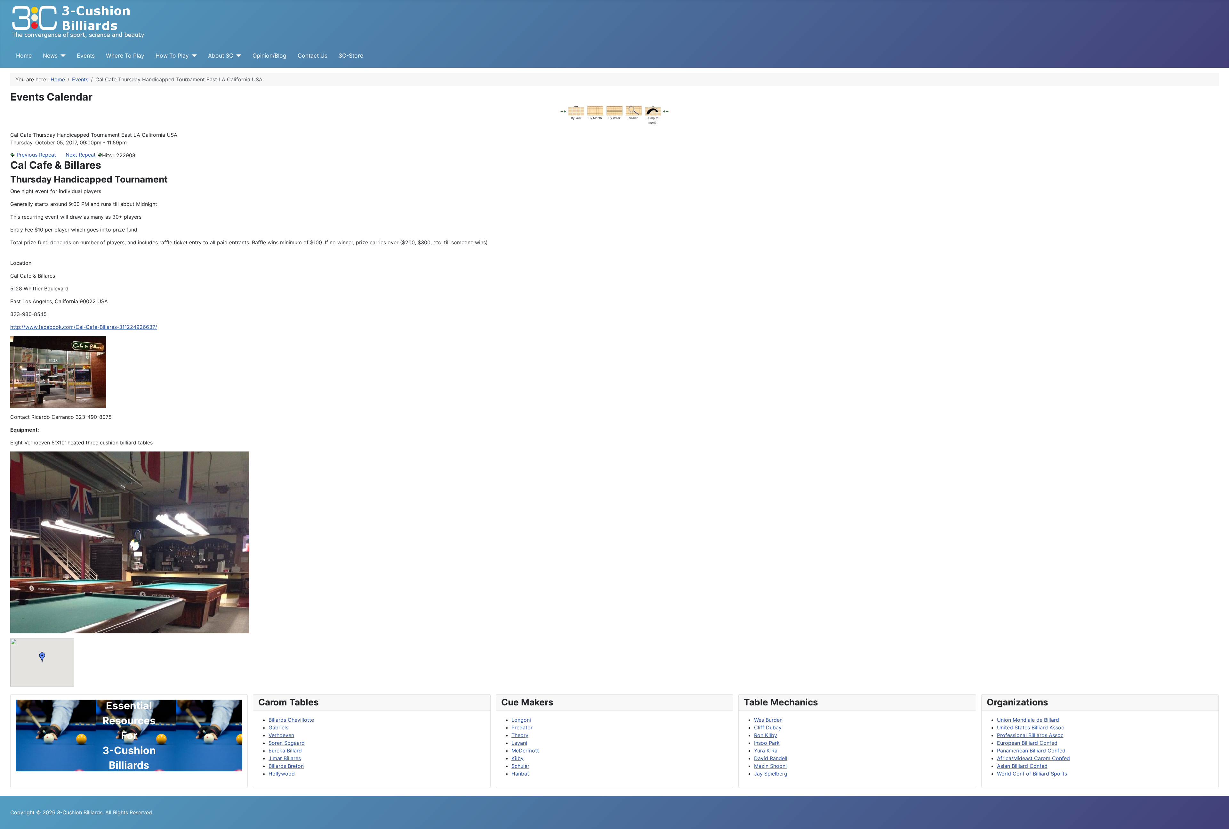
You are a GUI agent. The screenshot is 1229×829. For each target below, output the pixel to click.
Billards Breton (286, 766)
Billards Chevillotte (291, 720)
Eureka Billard (285, 750)
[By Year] (576, 110)
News (50, 55)
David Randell (770, 758)
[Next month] (667, 111)
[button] (42, 657)
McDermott (525, 750)
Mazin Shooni (770, 766)
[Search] (634, 110)
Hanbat (520, 773)
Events (86, 55)
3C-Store (351, 55)
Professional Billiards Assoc (1030, 735)
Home (24, 55)
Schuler (520, 766)
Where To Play (125, 55)
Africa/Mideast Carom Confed (1033, 758)
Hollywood (282, 773)
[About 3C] (237, 56)
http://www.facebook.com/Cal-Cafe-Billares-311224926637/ (83, 327)
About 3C (220, 55)
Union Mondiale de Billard (1028, 720)
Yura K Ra (765, 750)
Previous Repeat (36, 154)
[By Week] (614, 110)
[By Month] (595, 110)
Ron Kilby (765, 735)
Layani (519, 743)
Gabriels (278, 727)
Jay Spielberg (770, 773)
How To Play (172, 55)
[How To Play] (193, 56)
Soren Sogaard (287, 743)
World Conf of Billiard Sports (1032, 773)
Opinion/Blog (269, 55)
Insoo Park (767, 743)
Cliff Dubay (768, 727)
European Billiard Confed (1027, 743)
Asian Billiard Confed (1022, 766)
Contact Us (312, 55)
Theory (519, 735)
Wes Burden (768, 720)
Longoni (521, 720)
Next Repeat (81, 154)
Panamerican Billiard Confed (1031, 750)
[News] (62, 56)
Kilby (517, 758)
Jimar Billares (285, 758)
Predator (522, 727)
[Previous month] (561, 111)
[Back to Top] (1218, 817)
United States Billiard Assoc (1030, 727)
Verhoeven (281, 735)
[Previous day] (565, 111)
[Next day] (664, 111)
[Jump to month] (653, 110)
